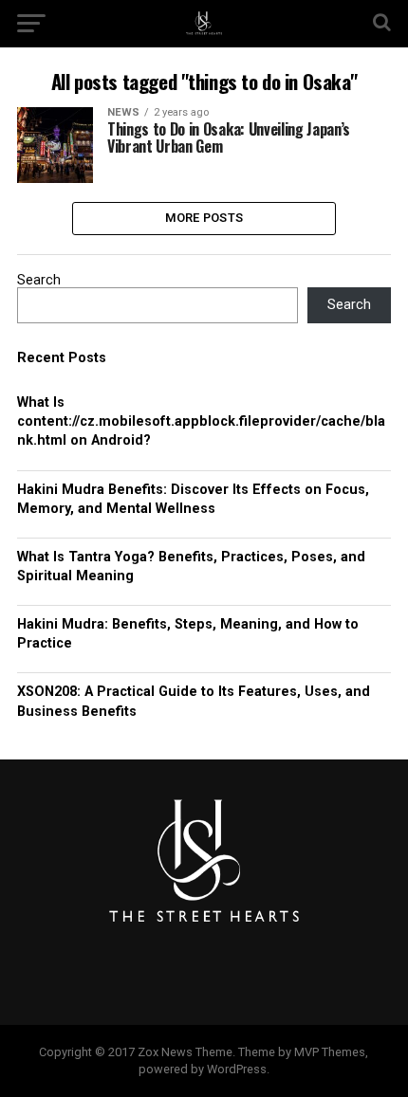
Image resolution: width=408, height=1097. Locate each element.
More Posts (204, 217)
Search (39, 280)
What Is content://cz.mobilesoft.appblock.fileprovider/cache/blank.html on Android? (201, 421)
